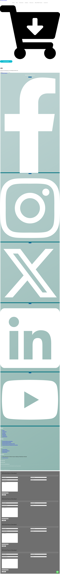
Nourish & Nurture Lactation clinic (8, 443)
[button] (4, 66)
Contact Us (4, 435)
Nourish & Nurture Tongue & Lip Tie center (10, 444)
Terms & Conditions (5, 450)
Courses (3, 432)
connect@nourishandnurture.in (5, 464)
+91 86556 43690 (2, 462)
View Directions (5, 457)
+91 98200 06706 (2, 460)
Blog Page (4, 434)
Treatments (4, 431)
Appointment (4, 436)
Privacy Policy (4, 449)
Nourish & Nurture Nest (6, 442)
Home (3, 430)
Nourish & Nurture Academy (7, 441)
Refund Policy (4, 452)
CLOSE (4, 494)
